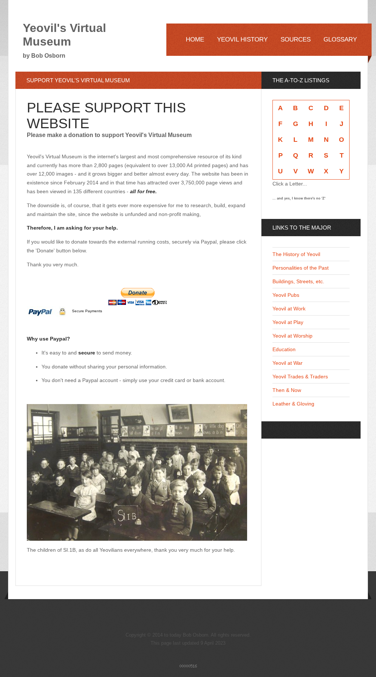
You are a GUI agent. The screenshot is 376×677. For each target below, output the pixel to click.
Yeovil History (242, 39)
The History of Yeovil (296, 254)
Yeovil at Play (287, 322)
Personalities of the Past (300, 268)
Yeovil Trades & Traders (300, 376)
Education (284, 349)
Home (195, 39)
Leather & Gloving (293, 404)
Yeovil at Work (289, 309)
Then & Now (286, 390)
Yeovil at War (287, 363)
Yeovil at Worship (292, 336)
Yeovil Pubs (285, 295)
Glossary (340, 39)
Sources (296, 39)
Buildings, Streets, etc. (298, 281)
